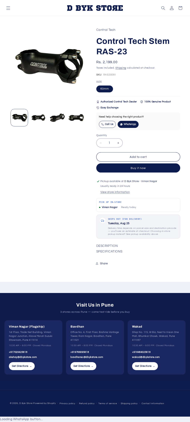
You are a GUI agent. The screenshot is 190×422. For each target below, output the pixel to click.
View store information (115, 192)
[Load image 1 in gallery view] (19, 117)
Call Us (109, 124)
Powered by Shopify (44, 403)
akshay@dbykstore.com (23, 357)
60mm (104, 88)
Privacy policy (67, 403)
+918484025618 (141, 352)
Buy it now (138, 168)
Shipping (120, 68)
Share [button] (104, 263)
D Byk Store (26, 403)
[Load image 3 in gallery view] (57, 117)
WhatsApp (130, 124)
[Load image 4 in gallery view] (76, 117)
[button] (8, 8)
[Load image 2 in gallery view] (38, 117)
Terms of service (107, 403)
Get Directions (22, 366)
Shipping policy (129, 403)
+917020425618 (18, 352)
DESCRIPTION (107, 246)
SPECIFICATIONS (109, 251)
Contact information (153, 403)
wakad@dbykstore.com (146, 357)
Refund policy (87, 403)
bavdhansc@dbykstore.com (87, 357)
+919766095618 (80, 352)
